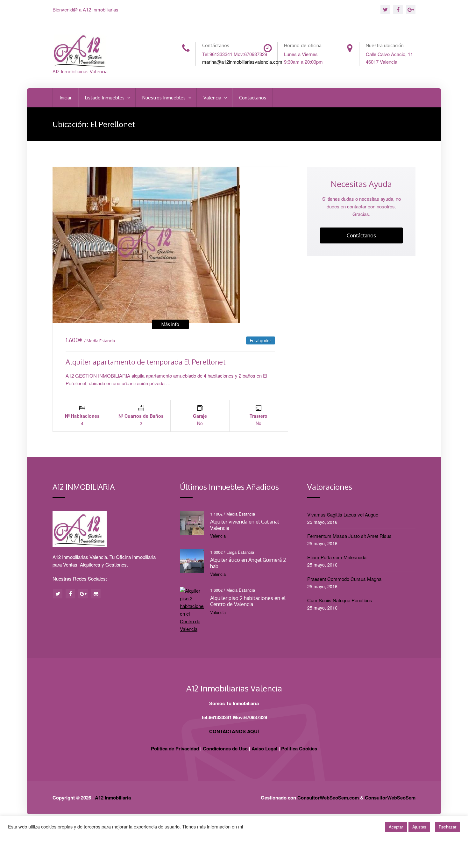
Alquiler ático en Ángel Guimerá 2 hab (248, 563)
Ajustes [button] (419, 827)
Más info (170, 324)
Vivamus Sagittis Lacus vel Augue (342, 514)
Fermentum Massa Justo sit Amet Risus (349, 535)
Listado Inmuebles (105, 98)
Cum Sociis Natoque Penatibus (339, 600)
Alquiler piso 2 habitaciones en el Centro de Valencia (248, 601)
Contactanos (252, 98)
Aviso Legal (264, 748)
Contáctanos (361, 235)
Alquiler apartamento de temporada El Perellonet (146, 361)
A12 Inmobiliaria (113, 797)
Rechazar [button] (447, 827)
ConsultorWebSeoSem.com (328, 797)
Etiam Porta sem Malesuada (336, 557)
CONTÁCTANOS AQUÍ (234, 731)
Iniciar (66, 98)
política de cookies (262, 826)
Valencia (213, 98)
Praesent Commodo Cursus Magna (344, 578)
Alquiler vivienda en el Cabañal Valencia (244, 524)
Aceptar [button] (396, 827)
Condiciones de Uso (225, 748)
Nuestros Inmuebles (164, 98)
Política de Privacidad (175, 748)
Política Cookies (299, 748)
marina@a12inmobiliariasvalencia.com (242, 61)
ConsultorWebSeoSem (390, 797)
